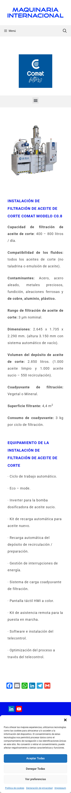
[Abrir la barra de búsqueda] (65, 31)
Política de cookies (14, 788)
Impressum (60, 788)
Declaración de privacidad (39, 788)
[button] (65, 720)
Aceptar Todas (35, 758)
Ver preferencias (35, 779)
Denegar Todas (35, 768)
